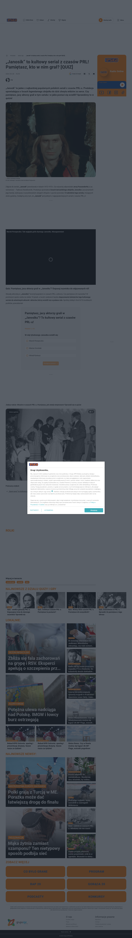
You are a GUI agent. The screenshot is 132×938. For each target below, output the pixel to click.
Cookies (42, 504)
